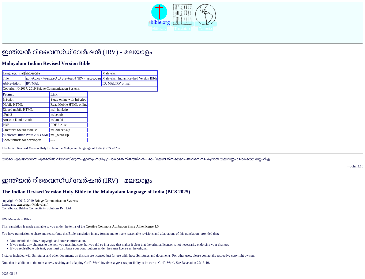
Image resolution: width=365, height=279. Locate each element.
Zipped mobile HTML (18, 109)
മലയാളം (33, 73)
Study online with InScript (68, 99)
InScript (8, 99)
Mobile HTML (13, 104)
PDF (6, 125)
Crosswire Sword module (20, 130)
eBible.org (159, 28)
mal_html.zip (59, 109)
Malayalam (109, 73)
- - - (52, 140)
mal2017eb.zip (60, 130)
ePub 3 (7, 114)
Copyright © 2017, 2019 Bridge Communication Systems (41, 88)
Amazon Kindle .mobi (18, 119)
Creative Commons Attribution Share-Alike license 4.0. (122, 226)
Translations (182, 28)
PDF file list (58, 125)
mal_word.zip (59, 135)
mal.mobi (56, 119)
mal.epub (56, 114)
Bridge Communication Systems (56, 200)
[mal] (21, 73)
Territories (205, 28)
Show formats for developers (22, 140)
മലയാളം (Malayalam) (32, 204)
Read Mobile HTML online (68, 104)
